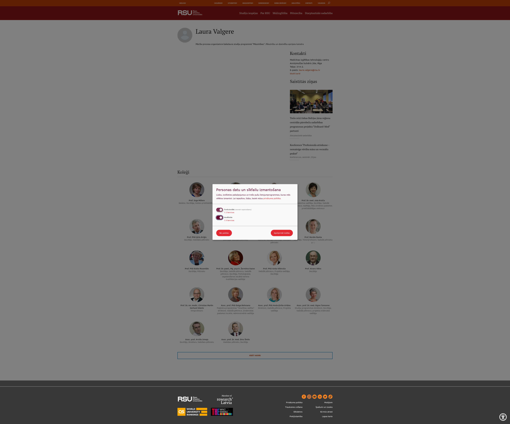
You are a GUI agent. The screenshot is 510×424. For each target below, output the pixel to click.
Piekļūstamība (296, 416)
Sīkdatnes (298, 411)
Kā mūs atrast (326, 411)
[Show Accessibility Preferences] (503, 417)
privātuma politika (272, 198)
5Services (229, 220)
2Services (229, 212)
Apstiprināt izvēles (282, 233)
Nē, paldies (224, 233)
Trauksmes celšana (293, 407)
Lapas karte (327, 416)
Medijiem (328, 402)
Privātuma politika (294, 402)
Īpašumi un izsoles (324, 407)
